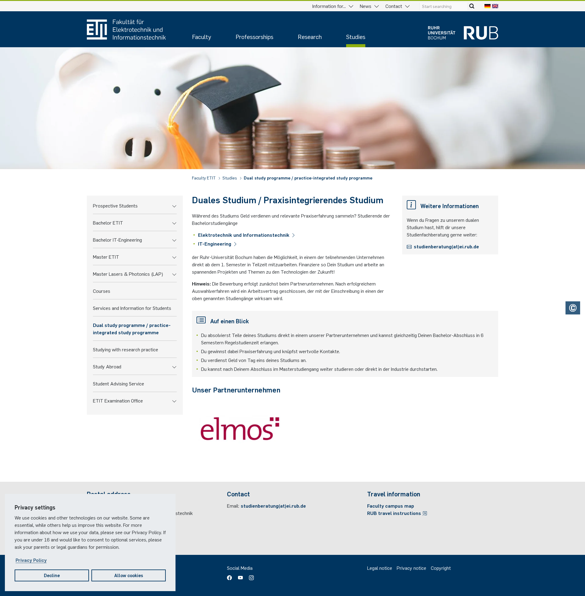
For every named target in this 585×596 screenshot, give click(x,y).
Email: (233, 505)
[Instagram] (250, 575)
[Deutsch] (487, 6)
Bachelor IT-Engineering (117, 239)
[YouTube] (240, 575)
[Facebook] (231, 575)
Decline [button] (52, 575)
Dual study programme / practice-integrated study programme (308, 177)
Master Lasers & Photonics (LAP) (128, 274)
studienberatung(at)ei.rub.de (446, 246)
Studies (355, 36)
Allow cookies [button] (128, 575)
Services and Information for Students (132, 308)
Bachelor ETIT (108, 222)
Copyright (441, 568)
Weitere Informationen (449, 205)
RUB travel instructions (394, 513)
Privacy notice (411, 568)
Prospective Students (115, 205)
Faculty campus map (390, 505)
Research (310, 36)
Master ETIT (106, 257)
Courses (101, 291)
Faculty (201, 36)
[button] (174, 205)
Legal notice (379, 568)
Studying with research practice (125, 349)
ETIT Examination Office (118, 400)
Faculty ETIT (204, 177)
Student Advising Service (118, 383)
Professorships (254, 36)
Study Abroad (107, 366)
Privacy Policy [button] (31, 560)
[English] (495, 6)
